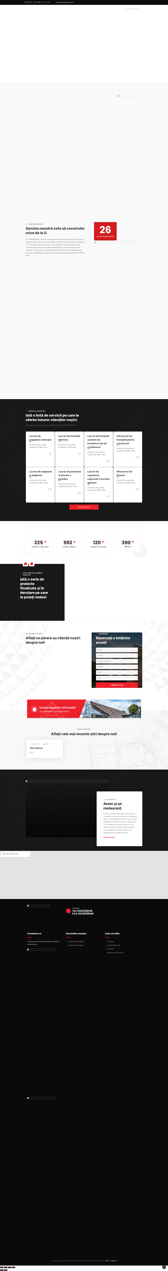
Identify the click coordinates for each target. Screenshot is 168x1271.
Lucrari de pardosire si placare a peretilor (69, 475)
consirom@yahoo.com (65, 2)
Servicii (83, 10)
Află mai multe (109, 837)
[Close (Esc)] (2, 1267)
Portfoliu (110, 949)
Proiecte (72, 10)
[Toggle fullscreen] (9, 1267)
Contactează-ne (106, 10)
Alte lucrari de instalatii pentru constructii (125, 440)
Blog (93, 10)
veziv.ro (114, 1261)
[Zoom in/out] (13, 1267)
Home (49, 10)
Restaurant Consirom (115, 953)
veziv (47, 744)
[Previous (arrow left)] (2, 1270)
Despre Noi (60, 10)
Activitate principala (76, 941)
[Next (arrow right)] (5, 1270)
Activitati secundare (76, 945)
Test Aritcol (36, 748)
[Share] (5, 1267)
